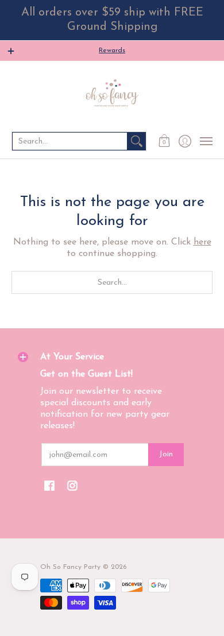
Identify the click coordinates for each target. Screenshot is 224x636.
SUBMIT (168, 604)
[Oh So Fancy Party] (112, 95)
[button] (165, 141)
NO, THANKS (168, 621)
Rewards (112, 50)
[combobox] (70, 141)
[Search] (137, 141)
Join (166, 454)
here (202, 242)
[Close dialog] (217, 513)
